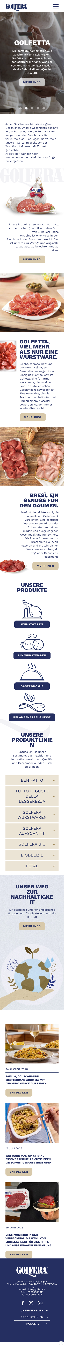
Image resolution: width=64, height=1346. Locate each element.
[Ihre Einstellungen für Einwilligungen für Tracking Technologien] (61, 1343)
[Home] (16, 7)
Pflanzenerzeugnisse (32, 717)
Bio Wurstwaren (32, 655)
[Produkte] (32, 1323)
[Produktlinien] (32, 1317)
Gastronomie (32, 686)
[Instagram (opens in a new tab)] (31, 1304)
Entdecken (21, 1094)
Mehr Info (32, 82)
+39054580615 (34, 1292)
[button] (20, 108)
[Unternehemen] (32, 1310)
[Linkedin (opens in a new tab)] (40, 1304)
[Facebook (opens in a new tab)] (23, 1304)
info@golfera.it (36, 1289)
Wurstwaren (32, 624)
